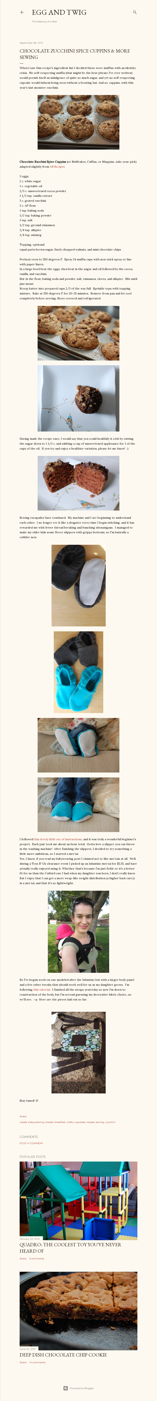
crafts (70, 1122)
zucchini (110, 1122)
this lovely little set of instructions (58, 839)
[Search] (134, 11)
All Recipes (57, 166)
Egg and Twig (59, 12)
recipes (90, 1122)
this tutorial (41, 989)
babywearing (36, 1122)
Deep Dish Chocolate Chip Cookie (63, 1355)
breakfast (59, 1122)
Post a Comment (31, 1143)
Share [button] (23, 1116)
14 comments (37, 1362)
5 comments (36, 1258)
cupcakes (79, 1122)
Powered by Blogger (82, 1388)
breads (49, 1122)
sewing (100, 1122)
